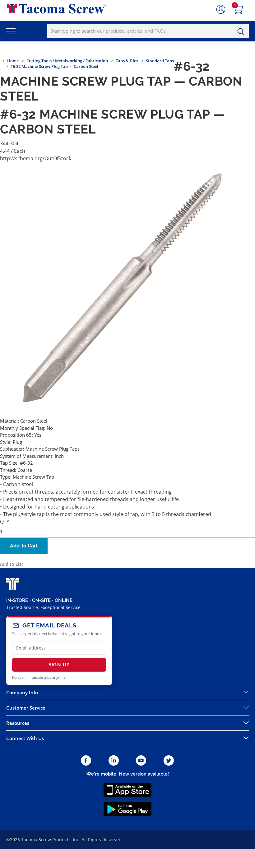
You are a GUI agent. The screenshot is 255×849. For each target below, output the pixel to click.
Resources (17, 723)
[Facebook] (86, 760)
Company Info (22, 692)
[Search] (243, 32)
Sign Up (59, 665)
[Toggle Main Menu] (11, 31)
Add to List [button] (11, 564)
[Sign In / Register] (220, 10)
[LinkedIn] (114, 760)
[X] (169, 760)
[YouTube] (141, 760)
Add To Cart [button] (24, 546)
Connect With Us (25, 738)
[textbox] (148, 31)
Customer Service (25, 708)
